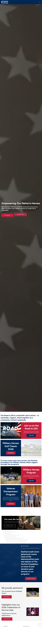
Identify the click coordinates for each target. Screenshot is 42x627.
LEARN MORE (31, 435)
